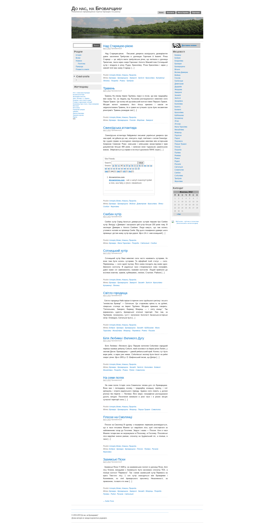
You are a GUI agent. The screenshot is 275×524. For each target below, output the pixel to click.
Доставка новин (189, 45)
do (130, 171)
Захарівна (179, 101)
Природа (79, 67)
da (106, 171)
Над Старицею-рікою (118, 46)
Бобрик (112, 328)
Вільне (177, 69)
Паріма (75, 117)
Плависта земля (82, 69)
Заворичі (133, 78)
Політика (81, 64)
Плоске (140, 449)
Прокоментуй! (116, 48)
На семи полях (113, 377)
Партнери (196, 12)
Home (161, 12)
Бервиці (178, 55)
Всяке (78, 58)
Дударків (178, 87)
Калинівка (149, 367)
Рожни (122, 81)
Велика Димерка (181, 72)
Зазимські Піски (114, 459)
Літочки (106, 81)
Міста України (183, 12)
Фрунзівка (115, 207)
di (124, 171)
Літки (160, 204)
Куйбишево (149, 328)
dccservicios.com (117, 180)
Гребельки (179, 81)
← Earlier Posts (108, 501)
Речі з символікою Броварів (81, 93)
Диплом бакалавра (78, 113)
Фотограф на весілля (79, 96)
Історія (78, 55)
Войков (132, 204)
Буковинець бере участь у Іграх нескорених (86, 104)
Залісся (141, 78)
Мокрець (127, 331)
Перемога (136, 331)
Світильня (145, 243)
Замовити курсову (78, 115)
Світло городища (115, 293)
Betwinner (76, 106)
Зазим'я (141, 283)
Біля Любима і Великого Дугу (123, 338)
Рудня (131, 370)
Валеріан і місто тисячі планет (82, 100)
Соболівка (179, 176)
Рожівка (178, 155)
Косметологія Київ (78, 94)
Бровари (112, 78)
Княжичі (157, 367)
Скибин (106, 207)
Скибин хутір (112, 214)
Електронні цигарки (79, 109)
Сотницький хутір (115, 250)
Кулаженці (160, 78)
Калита (177, 107)
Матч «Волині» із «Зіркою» (81, 98)
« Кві (179, 214)
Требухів (129, 81)
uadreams (75, 111)
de (118, 171)
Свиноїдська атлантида (119, 128)
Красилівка (150, 78)
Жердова (140, 120)
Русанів (152, 331)
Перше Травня (144, 410)
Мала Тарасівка (124, 243)
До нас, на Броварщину (96, 8)
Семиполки (140, 370)
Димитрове (141, 204)
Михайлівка (117, 331)
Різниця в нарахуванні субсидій (82, 102)
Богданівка (179, 61)
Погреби (114, 81)
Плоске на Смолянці (117, 417)
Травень (109, 88)
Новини (79, 61)
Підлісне (178, 135)
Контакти (170, 12)
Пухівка (147, 449)
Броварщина (123, 78)
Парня (177, 138)
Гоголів (132, 120)
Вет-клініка (76, 107)
